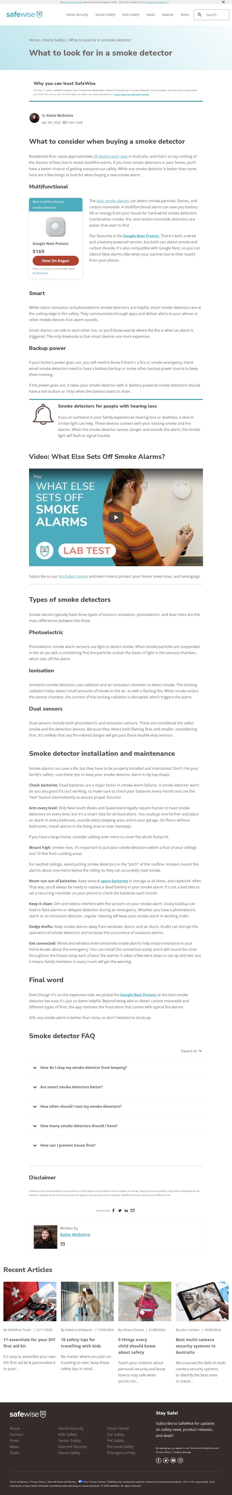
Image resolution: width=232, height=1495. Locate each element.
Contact (16, 1434)
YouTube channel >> (158, 2)
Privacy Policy (163, 1452)
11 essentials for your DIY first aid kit (29, 1343)
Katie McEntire (60, 115)
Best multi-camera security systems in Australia (195, 1346)
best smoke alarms (113, 200)
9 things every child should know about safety (136, 1346)
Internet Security (72, 1446)
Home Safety (54, 40)
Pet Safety (115, 1440)
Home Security (77, 14)
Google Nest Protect (138, 994)
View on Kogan (55, 260)
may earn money (73, 2)
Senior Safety (105, 14)
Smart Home (118, 1428)
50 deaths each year (111, 156)
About (15, 1428)
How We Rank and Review (62, 1481)
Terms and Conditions (202, 1448)
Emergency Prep (121, 1452)
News (185, 14)
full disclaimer (40, 272)
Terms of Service (19, 1481)
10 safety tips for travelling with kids (81, 1343)
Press (14, 1440)
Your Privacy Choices (94, 1481)
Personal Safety (120, 1446)
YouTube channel (73, 576)
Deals (151, 14)
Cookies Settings (182, 1452)
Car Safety (115, 1434)
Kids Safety (131, 14)
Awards (168, 14)
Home (34, 40)
